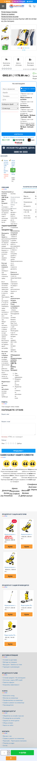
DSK (29, 117)
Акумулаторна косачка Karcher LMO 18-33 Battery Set (5, 166)
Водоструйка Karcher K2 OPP (11, 635)
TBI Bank (32, 115)
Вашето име (5, 414)
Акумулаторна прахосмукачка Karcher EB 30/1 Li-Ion (11, 605)
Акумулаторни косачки (9, 16)
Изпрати (18, 134)
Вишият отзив (6, 421)
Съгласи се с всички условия (28, 89)
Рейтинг (4, 440)
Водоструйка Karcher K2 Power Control (27, 605)
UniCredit (24, 117)
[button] (18, 48)
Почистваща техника (9, 12)
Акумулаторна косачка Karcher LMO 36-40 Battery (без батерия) (13, 167)
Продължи (17, 451)
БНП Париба (24, 115)
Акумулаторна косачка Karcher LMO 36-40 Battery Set (11, 567)
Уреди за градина (7, 14)
